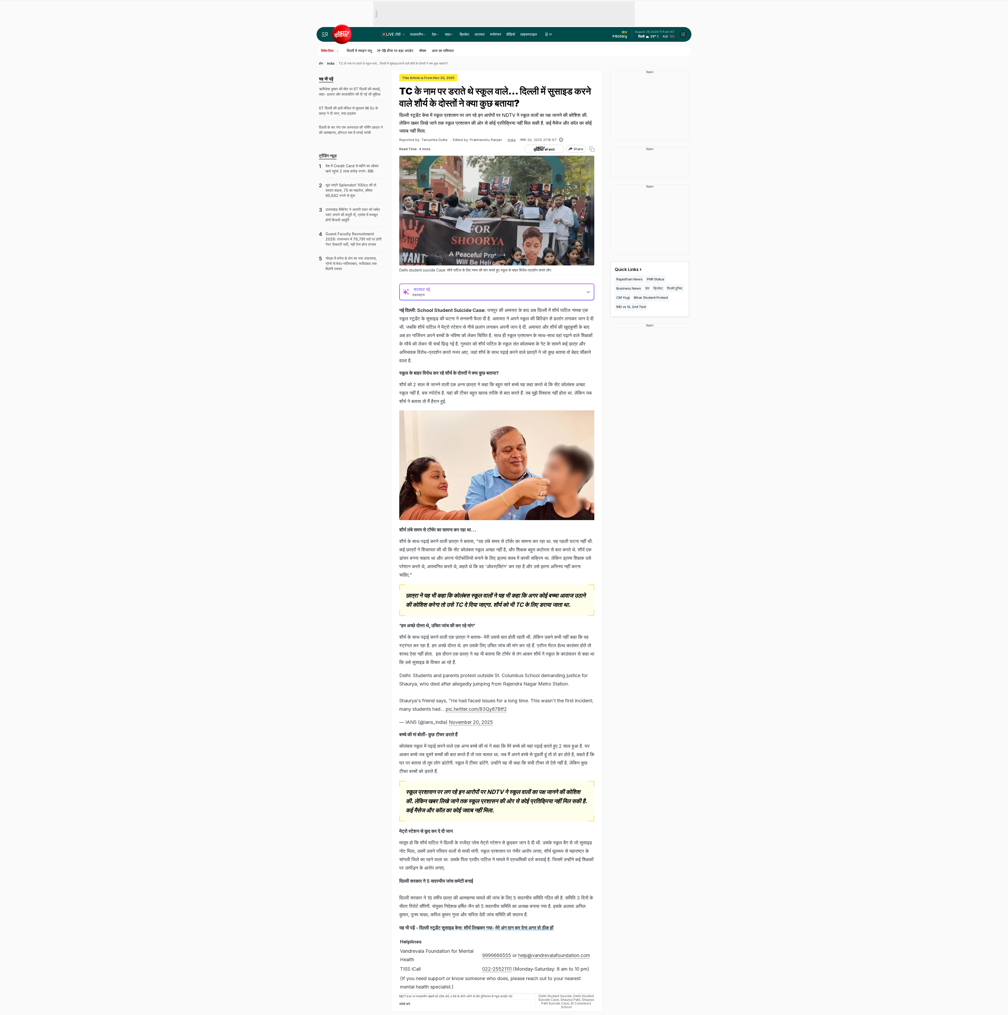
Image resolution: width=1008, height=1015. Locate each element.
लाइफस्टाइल (528, 34)
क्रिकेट (464, 34)
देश (434, 34)
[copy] (591, 149)
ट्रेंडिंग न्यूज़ (328, 155)
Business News (628, 288)
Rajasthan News (629, 279)
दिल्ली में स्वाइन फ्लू (359, 50)
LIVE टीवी (394, 34)
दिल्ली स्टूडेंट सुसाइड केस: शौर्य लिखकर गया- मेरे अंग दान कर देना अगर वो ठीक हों (486, 927)
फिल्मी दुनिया (674, 288)
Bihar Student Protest (651, 297)
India (512, 140)
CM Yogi (623, 297)
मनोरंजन (495, 34)
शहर (448, 34)
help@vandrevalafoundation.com (554, 955)
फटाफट (480, 34)
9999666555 (496, 955)
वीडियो (510, 34)
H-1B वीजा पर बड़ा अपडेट (395, 50)
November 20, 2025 (471, 722)
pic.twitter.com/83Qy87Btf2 (476, 709)
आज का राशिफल (443, 50)
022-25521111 (497, 969)
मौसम (422, 50)
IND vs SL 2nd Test (631, 307)
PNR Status (655, 279)
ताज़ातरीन (416, 34)
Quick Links (627, 269)
